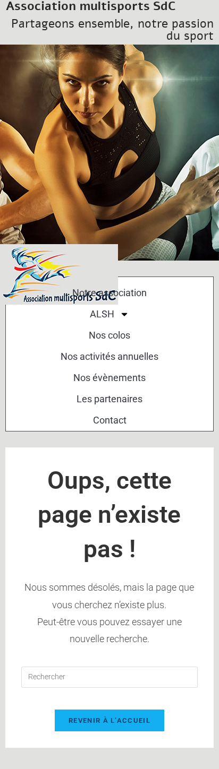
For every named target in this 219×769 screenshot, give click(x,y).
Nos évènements (109, 377)
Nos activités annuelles (109, 356)
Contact (110, 420)
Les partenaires (109, 398)
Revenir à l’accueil (109, 720)
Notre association (109, 292)
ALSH (102, 313)
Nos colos (109, 335)
